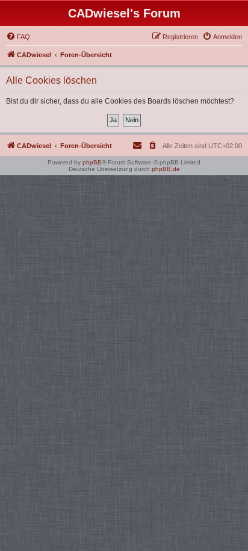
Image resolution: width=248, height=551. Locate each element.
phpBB (92, 162)
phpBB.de (166, 169)
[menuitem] (18, 37)
